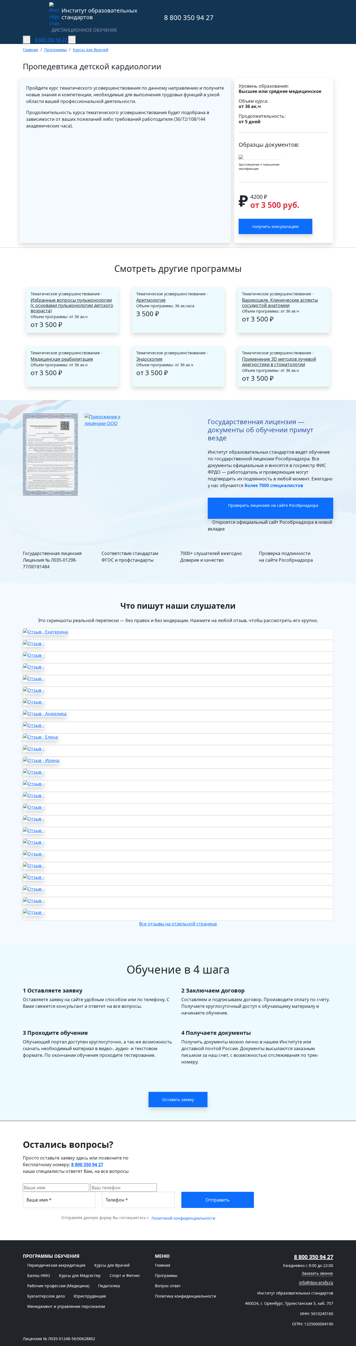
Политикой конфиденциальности (183, 1218)
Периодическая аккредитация (56, 1265)
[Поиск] (72, 40)
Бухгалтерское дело (46, 1296)
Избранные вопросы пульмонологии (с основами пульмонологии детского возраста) (72, 306)
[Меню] (27, 40)
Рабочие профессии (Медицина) (58, 1285)
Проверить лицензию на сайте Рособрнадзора (273, 505)
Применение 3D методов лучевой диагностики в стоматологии (279, 362)
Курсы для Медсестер (80, 1275)
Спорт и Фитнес (125, 1275)
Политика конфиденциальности (185, 1296)
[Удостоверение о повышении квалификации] (259, 157)
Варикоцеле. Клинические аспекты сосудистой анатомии (280, 303)
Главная (162, 1265)
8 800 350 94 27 (188, 17)
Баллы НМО (38, 1275)
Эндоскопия (149, 359)
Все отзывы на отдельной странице (178, 924)
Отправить (218, 1200)
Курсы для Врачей (112, 1265)
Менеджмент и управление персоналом (66, 1306)
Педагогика (109, 1285)
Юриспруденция (90, 1296)
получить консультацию (275, 226)
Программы (166, 1275)
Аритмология (150, 300)
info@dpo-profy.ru (316, 1282)
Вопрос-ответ (168, 1285)
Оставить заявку (178, 1099)
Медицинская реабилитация (62, 359)
